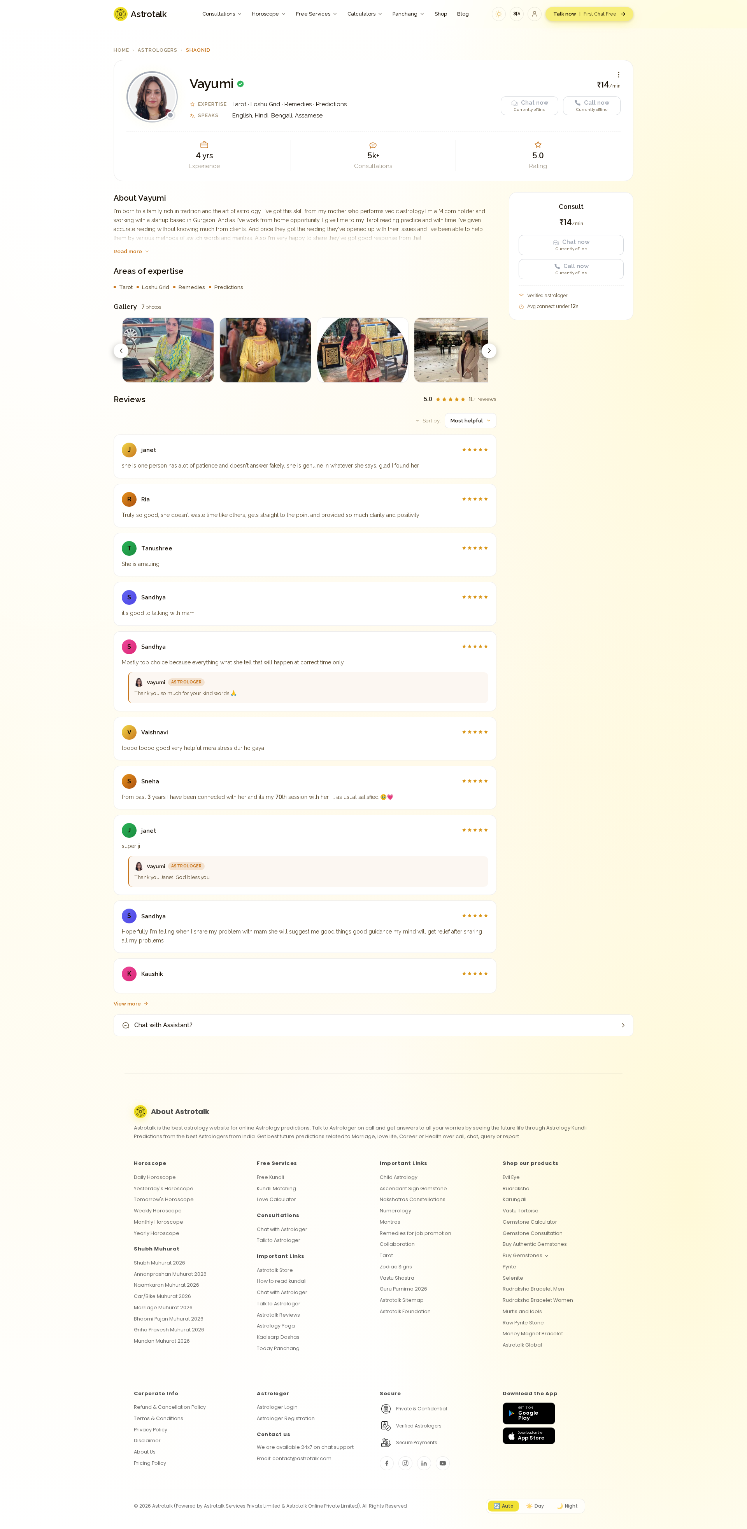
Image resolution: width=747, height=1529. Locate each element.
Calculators (361, 14)
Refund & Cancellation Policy (170, 1407)
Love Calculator (276, 1199)
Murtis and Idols (522, 1311)
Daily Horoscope (155, 1177)
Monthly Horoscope (158, 1222)
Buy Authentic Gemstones (535, 1244)
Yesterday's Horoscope (163, 1188)
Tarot (386, 1255)
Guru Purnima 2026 (403, 1289)
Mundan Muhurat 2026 (162, 1341)
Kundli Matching (276, 1188)
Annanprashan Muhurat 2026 (170, 1274)
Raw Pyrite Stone (523, 1322)
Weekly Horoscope (158, 1210)
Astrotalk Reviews (278, 1315)
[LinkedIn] (424, 1463)
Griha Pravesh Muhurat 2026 (169, 1329)
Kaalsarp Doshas (278, 1337)
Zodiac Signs (396, 1266)
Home (121, 50)
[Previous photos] (121, 350)
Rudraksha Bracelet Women (538, 1300)
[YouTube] (443, 1463)
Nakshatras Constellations (412, 1199)
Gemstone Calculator (530, 1222)
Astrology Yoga (276, 1325)
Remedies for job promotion (415, 1233)
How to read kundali (282, 1281)
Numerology (395, 1210)
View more (127, 1003)
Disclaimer (147, 1440)
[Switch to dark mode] (499, 14)
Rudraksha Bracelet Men (533, 1289)
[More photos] (489, 350)
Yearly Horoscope (156, 1233)
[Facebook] (387, 1463)
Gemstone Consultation (533, 1233)
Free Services (313, 14)
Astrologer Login (277, 1407)
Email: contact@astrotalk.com (294, 1458)
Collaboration (397, 1244)
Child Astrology (398, 1177)
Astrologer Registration (286, 1418)
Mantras (390, 1222)
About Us (145, 1451)
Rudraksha (516, 1188)
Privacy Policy (150, 1429)
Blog (463, 14)
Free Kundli (270, 1177)
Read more (128, 251)
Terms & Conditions (158, 1418)
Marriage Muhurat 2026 (163, 1307)
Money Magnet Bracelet (533, 1333)
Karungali (514, 1199)
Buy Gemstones (522, 1255)
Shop (441, 14)
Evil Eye (511, 1177)
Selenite (513, 1278)
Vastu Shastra (397, 1278)
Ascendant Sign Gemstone (413, 1188)
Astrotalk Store (275, 1270)
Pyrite (509, 1266)
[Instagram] (405, 1463)
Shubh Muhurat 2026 (159, 1262)
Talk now (584, 14)
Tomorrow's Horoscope (164, 1199)
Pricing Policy (150, 1463)
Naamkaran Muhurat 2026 (166, 1285)
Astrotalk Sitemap (402, 1300)
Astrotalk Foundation (405, 1311)
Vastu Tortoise (520, 1210)
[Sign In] (535, 14)
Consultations (218, 14)
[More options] (618, 74)
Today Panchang (278, 1348)
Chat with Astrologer (282, 1229)
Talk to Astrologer (278, 1240)
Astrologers (158, 50)
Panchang (405, 14)
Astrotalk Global (522, 1345)
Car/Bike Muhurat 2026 (162, 1296)
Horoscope (265, 14)
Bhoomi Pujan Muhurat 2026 (168, 1318)
